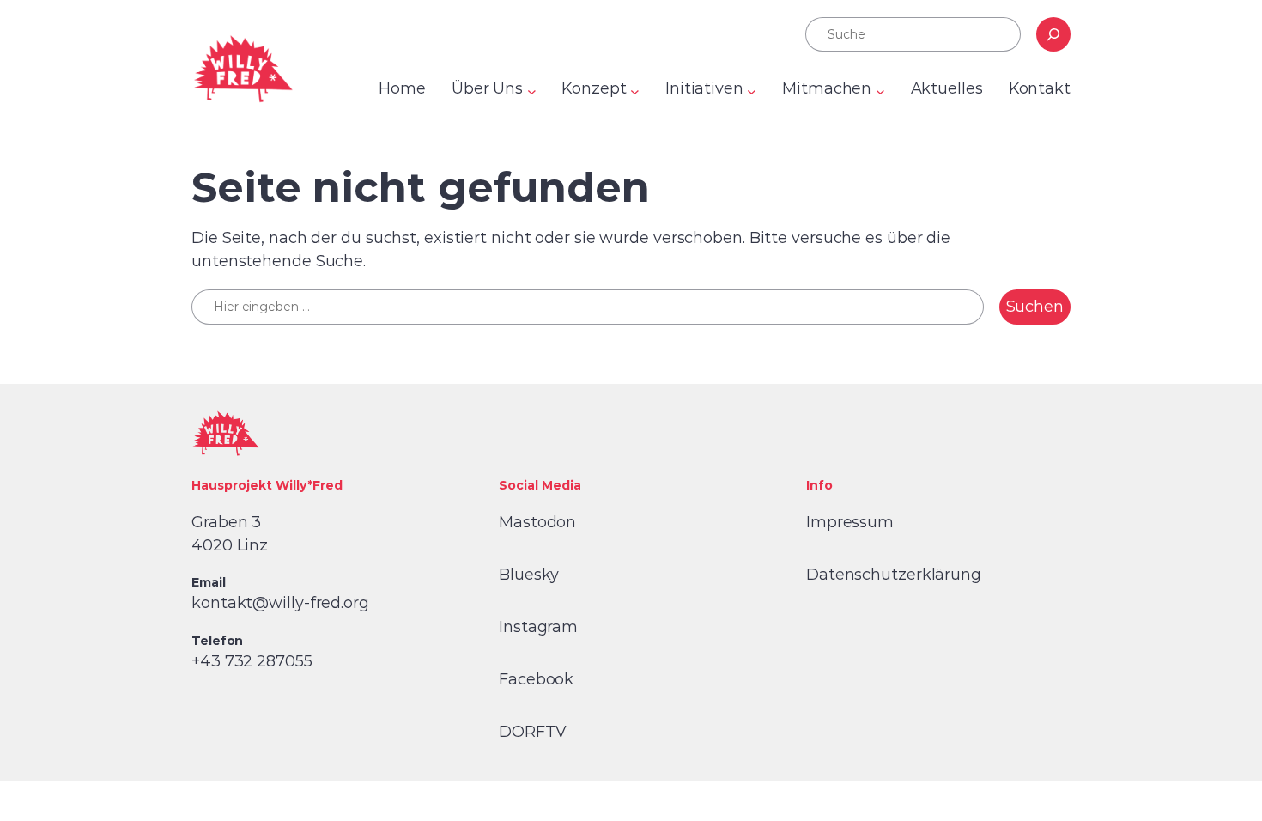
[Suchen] (1053, 34)
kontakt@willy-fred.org (280, 602)
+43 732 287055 (251, 661)
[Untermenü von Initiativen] (751, 90)
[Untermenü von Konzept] (635, 90)
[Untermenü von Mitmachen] (880, 90)
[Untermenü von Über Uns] (532, 90)
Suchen (1035, 306)
